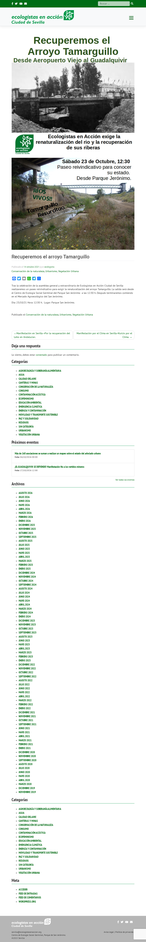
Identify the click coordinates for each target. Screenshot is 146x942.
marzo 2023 (25, 652)
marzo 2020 (25, 784)
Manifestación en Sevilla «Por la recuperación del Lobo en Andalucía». (42, 335)
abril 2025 (24, 556)
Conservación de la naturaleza (36, 386)
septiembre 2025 (27, 536)
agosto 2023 (25, 636)
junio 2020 (24, 772)
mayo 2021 (24, 732)
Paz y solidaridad (28, 418)
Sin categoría (26, 426)
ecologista (49, 267)
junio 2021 (24, 728)
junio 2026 (24, 501)
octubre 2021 (26, 720)
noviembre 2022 (27, 668)
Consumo (24, 390)
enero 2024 (25, 616)
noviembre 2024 (27, 576)
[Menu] (131, 18)
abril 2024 (24, 604)
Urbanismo (25, 430)
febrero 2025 (26, 564)
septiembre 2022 (27, 676)
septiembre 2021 (27, 724)
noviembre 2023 (27, 624)
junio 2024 (24, 596)
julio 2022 (24, 684)
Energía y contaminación (32, 410)
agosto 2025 (25, 540)
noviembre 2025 (27, 528)
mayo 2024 (24, 600)
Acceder (23, 889)
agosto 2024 (25, 588)
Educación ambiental (30, 402)
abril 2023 (24, 648)
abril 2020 (24, 780)
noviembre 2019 (27, 792)
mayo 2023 (24, 644)
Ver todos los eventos (124, 479)
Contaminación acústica (32, 394)
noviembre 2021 (27, 716)
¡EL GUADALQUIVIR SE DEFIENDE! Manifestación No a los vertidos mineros (49, 466)
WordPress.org (27, 901)
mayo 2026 (24, 505)
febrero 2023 (26, 656)
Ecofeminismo (26, 398)
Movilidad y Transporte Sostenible (38, 414)
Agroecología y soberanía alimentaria (40, 370)
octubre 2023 (26, 628)
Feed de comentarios (30, 897)
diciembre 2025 (27, 525)
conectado (41, 354)
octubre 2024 (26, 580)
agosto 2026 (25, 493)
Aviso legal (109, 932)
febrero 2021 (26, 744)
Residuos (24, 422)
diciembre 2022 (27, 664)
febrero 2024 (26, 612)
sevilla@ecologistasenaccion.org (26, 932)
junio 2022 (24, 688)
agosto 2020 (25, 764)
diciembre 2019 (27, 788)
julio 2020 (24, 768)
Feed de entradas (28, 893)
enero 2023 (25, 660)
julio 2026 (24, 497)
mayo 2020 (24, 776)
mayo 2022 (24, 692)
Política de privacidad (124, 932)
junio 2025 (24, 548)
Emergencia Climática (30, 406)
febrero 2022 (26, 704)
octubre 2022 (26, 672)
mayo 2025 (24, 552)
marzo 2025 (25, 560)
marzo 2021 (25, 740)
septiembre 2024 (27, 584)
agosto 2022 (25, 680)
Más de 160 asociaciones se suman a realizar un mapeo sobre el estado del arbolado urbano (58, 453)
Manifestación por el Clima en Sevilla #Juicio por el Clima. (104, 335)
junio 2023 (24, 640)
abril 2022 (24, 696)
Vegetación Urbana (29, 434)
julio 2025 (24, 544)
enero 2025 (25, 568)
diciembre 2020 (27, 752)
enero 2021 (25, 748)
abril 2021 (24, 736)
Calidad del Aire (27, 378)
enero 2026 (25, 520)
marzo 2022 (25, 700)
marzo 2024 (25, 608)
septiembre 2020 (27, 760)
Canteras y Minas (28, 382)
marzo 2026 (25, 512)
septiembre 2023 (27, 632)
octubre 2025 (26, 533)
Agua (21, 374)
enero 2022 (25, 708)
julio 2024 (24, 592)
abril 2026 (24, 509)
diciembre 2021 (27, 712)
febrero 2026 (26, 517)
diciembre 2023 (27, 620)
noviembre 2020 (27, 756)
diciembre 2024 (27, 572)
